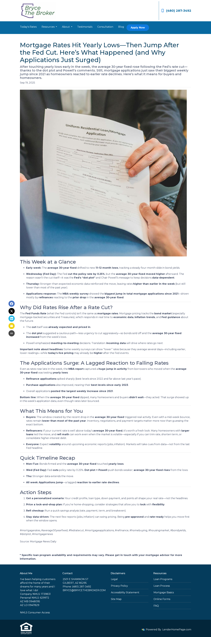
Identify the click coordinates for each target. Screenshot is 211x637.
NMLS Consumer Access (35, 612)
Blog (121, 26)
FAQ (156, 605)
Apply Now (138, 27)
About (66, 26)
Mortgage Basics (164, 592)
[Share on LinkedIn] (11, 318)
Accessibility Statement (125, 592)
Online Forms (162, 599)
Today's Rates (28, 26)
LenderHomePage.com (176, 629)
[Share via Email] (11, 326)
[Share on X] (11, 311)
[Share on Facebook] (11, 304)
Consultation (105, 26)
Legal (114, 579)
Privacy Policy (119, 585)
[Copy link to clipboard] (11, 333)
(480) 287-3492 (178, 11)
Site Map (116, 599)
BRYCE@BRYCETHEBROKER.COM (84, 590)
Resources (48, 26)
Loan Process (162, 585)
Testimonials (84, 26)
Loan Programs (163, 579)
